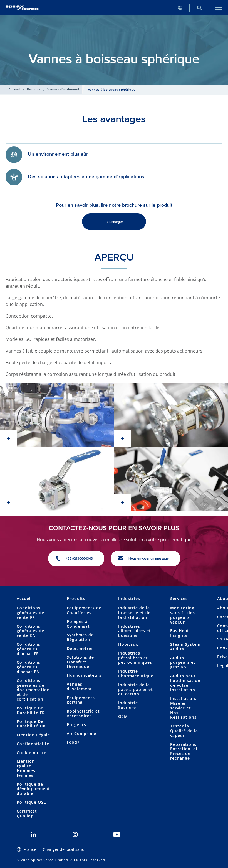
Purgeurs (76, 724)
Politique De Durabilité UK (31, 724)
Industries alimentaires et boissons (134, 631)
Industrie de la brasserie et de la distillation (134, 612)
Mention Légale (33, 734)
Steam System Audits (185, 647)
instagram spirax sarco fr (75, 834)
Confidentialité (33, 743)
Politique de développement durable (33, 789)
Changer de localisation (65, 849)
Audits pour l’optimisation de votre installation (185, 682)
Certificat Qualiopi (27, 813)
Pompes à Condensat (78, 624)
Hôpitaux (128, 644)
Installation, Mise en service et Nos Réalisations (183, 708)
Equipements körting (81, 700)
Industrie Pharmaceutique (135, 673)
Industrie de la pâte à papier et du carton (135, 689)
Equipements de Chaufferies (84, 610)
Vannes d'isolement (63, 89)
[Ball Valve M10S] (57, 479)
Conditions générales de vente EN (30, 631)
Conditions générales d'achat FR (28, 649)
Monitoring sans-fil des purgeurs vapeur (182, 614)
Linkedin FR (33, 834)
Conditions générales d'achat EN (28, 667)
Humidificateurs (84, 675)
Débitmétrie (80, 648)
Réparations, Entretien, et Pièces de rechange (184, 751)
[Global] (180, 7)
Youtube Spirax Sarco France (116, 834)
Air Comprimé (81, 733)
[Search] (199, 7)
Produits (34, 89)
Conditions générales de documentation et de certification (33, 690)
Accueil (14, 89)
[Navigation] (218, 7)
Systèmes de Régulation (80, 637)
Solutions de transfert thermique (80, 662)
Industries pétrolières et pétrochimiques (135, 657)
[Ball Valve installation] (57, 415)
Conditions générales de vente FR (30, 612)
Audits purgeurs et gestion (182, 662)
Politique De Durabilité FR (31, 710)
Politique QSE (31, 802)
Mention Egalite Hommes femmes (26, 768)
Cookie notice (31, 752)
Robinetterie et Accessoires (83, 713)
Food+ (73, 742)
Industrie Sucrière (128, 705)
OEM (123, 716)
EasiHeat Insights (179, 633)
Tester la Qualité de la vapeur (184, 730)
